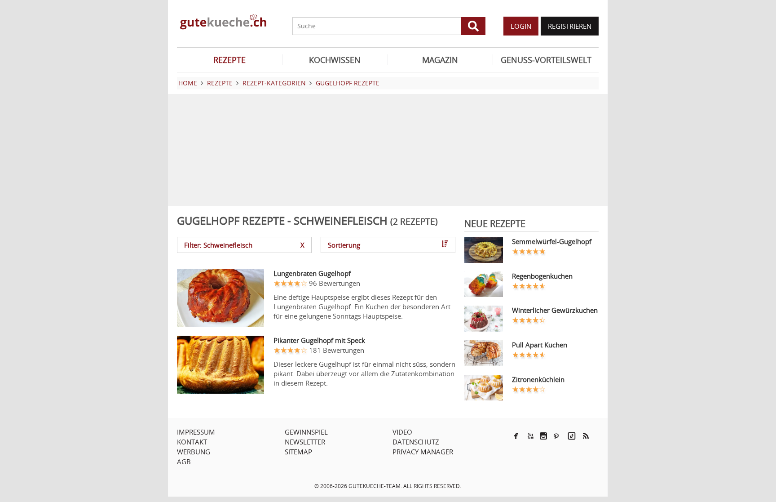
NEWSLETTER (305, 441)
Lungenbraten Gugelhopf (312, 273)
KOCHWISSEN (335, 59)
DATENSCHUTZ (415, 441)
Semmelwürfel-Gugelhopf (551, 241)
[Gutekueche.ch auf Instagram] (543, 436)
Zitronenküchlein (538, 379)
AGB (184, 461)
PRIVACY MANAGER (422, 451)
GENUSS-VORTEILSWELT (546, 59)
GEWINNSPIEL (306, 431)
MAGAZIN (440, 59)
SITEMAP (298, 451)
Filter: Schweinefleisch (244, 244)
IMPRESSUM (196, 431)
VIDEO (402, 431)
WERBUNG (193, 451)
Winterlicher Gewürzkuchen (555, 310)
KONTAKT (192, 441)
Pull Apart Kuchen (539, 344)
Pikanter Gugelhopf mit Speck (319, 340)
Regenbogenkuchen (542, 275)
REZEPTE (229, 59)
